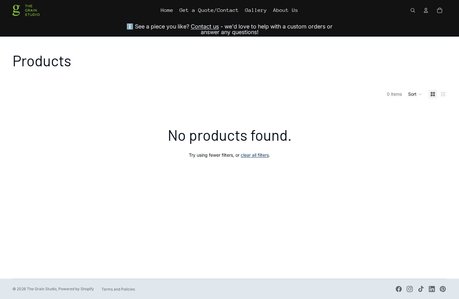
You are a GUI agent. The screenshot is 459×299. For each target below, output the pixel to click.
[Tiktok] (421, 289)
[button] (415, 94)
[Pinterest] (443, 289)
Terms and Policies (118, 289)
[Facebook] (398, 289)
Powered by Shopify (76, 288)
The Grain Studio (42, 288)
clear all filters (255, 155)
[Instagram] (409, 289)
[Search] (413, 10)
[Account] (426, 10)
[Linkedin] (432, 289)
